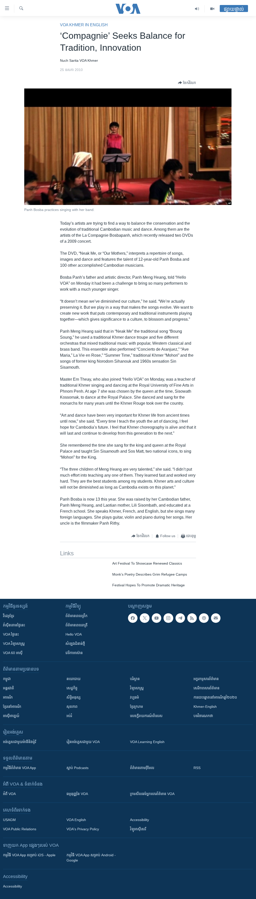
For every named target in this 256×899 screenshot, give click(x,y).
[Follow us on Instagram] (168, 618)
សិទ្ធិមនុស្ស (73, 697)
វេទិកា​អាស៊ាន (74, 653)
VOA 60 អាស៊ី (12, 653)
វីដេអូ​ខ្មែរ (8, 616)
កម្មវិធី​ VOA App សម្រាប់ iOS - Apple (29, 855)
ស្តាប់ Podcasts (77, 768)
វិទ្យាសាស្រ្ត (137, 688)
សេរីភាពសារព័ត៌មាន (207, 688)
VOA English (76, 820)
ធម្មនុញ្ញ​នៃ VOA (77, 794)
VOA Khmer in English (84, 25)
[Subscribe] (215, 618)
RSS (197, 768)
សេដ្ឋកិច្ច (72, 688)
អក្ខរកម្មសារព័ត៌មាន (206, 679)
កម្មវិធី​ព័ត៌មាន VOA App (19, 768)
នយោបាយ (73, 679)
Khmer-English (205, 707)
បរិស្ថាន (135, 679)
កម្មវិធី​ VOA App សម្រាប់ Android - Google (91, 857)
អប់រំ (69, 716)
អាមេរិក (8, 697)
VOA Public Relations (19, 829)
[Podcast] (203, 618)
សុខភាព (72, 707)
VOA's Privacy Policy (82, 829)
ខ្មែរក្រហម (136, 707)
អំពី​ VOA (9, 794)
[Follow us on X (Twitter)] (144, 618)
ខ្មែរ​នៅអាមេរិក (12, 707)
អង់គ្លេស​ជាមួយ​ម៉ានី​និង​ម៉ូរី (19, 742)
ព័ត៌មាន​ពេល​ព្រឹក (77, 616)
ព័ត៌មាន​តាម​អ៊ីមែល (142, 768)
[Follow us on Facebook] (133, 618)
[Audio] (197, 8)
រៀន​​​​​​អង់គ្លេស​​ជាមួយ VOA (83, 742)
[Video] (212, 8)
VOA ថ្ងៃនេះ (11, 634)
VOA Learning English (147, 742)
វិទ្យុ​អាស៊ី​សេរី (138, 829)
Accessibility (139, 820)
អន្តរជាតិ (8, 688)
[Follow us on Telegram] (180, 618)
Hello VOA (74, 634)
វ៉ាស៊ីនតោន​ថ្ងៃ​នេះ (14, 625)
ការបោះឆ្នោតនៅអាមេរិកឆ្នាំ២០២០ (215, 697)
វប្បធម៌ (134, 697)
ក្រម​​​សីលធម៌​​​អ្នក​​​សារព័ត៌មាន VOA (152, 794)
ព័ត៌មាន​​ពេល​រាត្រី (77, 625)
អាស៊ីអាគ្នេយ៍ (11, 716)
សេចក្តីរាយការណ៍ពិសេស (146, 716)
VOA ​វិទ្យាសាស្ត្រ (14, 644)
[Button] (187, 83)
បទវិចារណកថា (203, 716)
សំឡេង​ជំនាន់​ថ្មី (75, 644)
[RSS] (192, 618)
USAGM (9, 820)
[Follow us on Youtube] (156, 618)
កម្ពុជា (7, 679)
